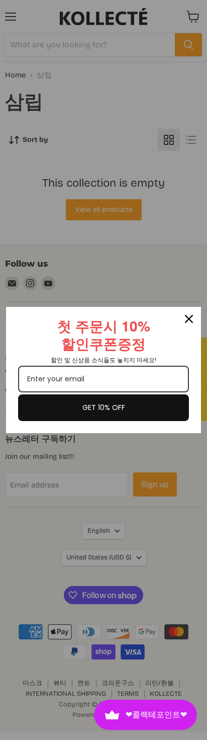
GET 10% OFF (103, 407)
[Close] (189, 319)
